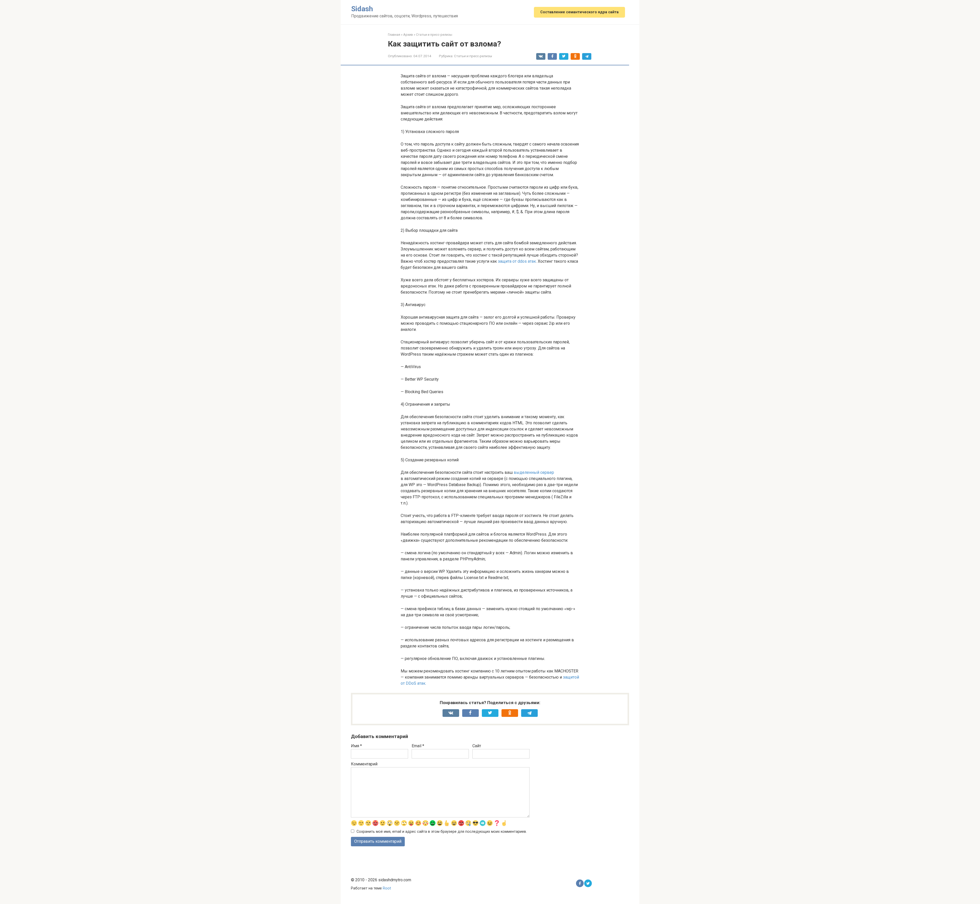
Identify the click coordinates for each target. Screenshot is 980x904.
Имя (356, 745)
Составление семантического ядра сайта (579, 12)
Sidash (362, 9)
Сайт (476, 745)
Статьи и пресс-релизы (473, 56)
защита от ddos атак (517, 261)
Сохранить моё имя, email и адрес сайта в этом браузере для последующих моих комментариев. (442, 831)
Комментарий (364, 764)
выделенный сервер (534, 472)
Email (418, 745)
